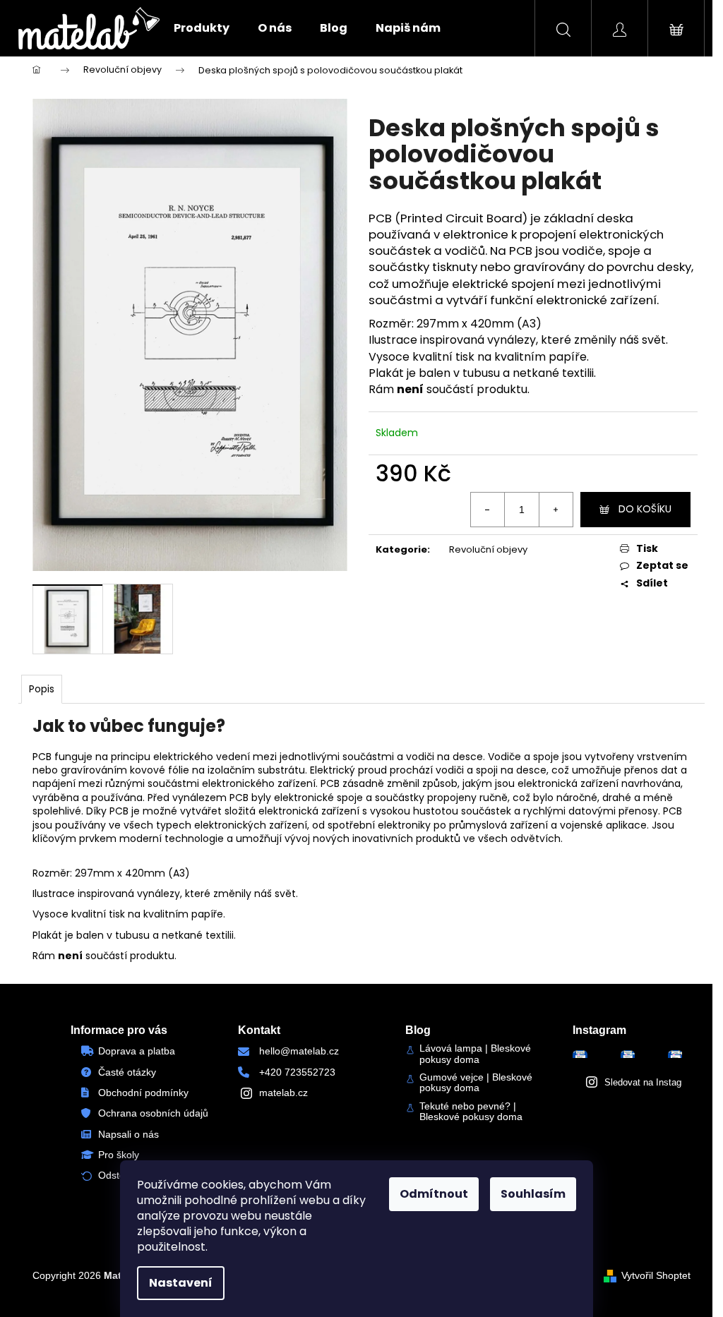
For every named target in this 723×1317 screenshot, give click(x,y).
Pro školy (118, 1154)
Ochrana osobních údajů (153, 1113)
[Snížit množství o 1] (488, 510)
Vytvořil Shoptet (656, 1275)
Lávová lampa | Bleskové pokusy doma (475, 1053)
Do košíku (645, 509)
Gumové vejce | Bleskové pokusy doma (475, 1082)
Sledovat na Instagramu (653, 1082)
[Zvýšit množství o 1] (556, 510)
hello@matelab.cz (299, 1051)
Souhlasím (533, 1194)
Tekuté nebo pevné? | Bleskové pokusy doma (470, 1111)
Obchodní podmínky (143, 1092)
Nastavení (181, 1283)
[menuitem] (202, 28)
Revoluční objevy (488, 549)
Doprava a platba (136, 1051)
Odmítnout (434, 1194)
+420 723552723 (297, 1072)
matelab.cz (283, 1092)
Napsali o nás (128, 1134)
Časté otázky (127, 1072)
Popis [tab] (41, 689)
